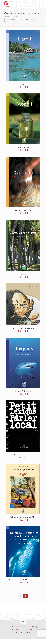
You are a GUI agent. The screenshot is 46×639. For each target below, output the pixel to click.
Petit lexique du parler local (23, 455)
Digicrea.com (15, 629)
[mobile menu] (42, 4)
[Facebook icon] (16, 632)
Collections (17, 16)
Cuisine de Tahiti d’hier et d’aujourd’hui (23, 328)
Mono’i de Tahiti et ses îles (23, 147)
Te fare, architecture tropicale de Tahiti (23, 517)
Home (6, 16)
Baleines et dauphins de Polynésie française (23, 580)
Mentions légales (28, 629)
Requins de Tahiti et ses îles (23, 391)
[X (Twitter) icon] (19, 632)
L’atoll (23, 84)
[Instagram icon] (24, 632)
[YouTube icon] (22, 632)
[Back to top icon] (23, 621)
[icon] (27, 632)
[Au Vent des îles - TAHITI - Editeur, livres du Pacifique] (6, 4)
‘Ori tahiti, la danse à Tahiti (23, 210)
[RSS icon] (30, 632)
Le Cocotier (23, 274)
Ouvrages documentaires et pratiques (19, 19)
